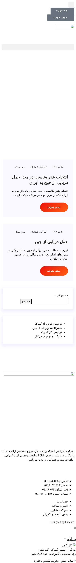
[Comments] (60, 469)
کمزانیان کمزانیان (39, 167)
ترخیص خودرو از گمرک (48, 323)
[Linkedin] (69, 469)
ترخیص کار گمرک (51, 332)
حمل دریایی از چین (51, 241)
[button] (38, 47)
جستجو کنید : (61, 295)
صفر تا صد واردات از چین (47, 327)
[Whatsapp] (31, 469)
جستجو (26, 301)
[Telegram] (50, 469)
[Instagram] (41, 469)
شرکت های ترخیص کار (48, 336)
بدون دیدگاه (20, 167)
